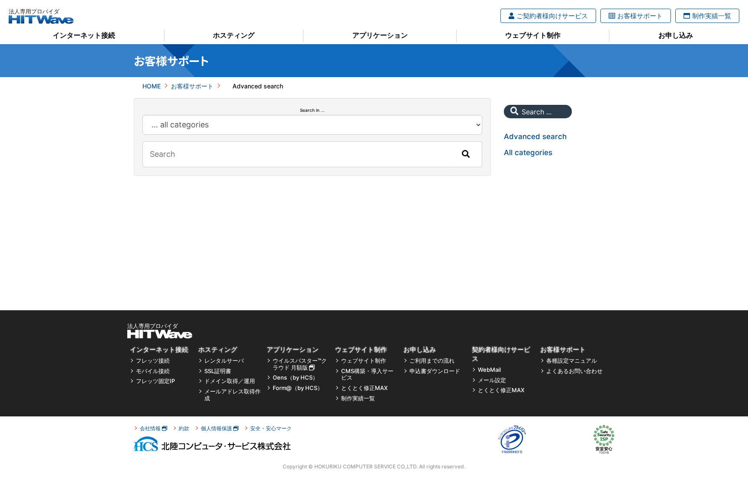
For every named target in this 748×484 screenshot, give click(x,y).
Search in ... (312, 110)
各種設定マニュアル (571, 360)
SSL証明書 (217, 371)
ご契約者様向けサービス (552, 16)
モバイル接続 (153, 371)
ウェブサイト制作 (533, 35)
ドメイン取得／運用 (229, 381)
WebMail (489, 370)
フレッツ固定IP (155, 381)
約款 (184, 428)
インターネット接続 (84, 35)
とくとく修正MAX (364, 388)
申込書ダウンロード (434, 371)
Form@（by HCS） (298, 388)
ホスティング (234, 35)
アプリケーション (380, 35)
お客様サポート (640, 16)
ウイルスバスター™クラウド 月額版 (300, 364)
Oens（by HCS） (295, 377)
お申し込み (675, 35)
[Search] (466, 154)
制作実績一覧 (711, 16)
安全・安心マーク (271, 428)
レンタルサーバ (224, 360)
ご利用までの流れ (432, 360)
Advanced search (535, 136)
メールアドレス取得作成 (232, 395)
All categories (528, 152)
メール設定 (492, 380)
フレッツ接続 (153, 360)
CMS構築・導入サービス (367, 374)
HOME (151, 86)
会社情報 (151, 428)
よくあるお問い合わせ (574, 371)
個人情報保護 (217, 428)
